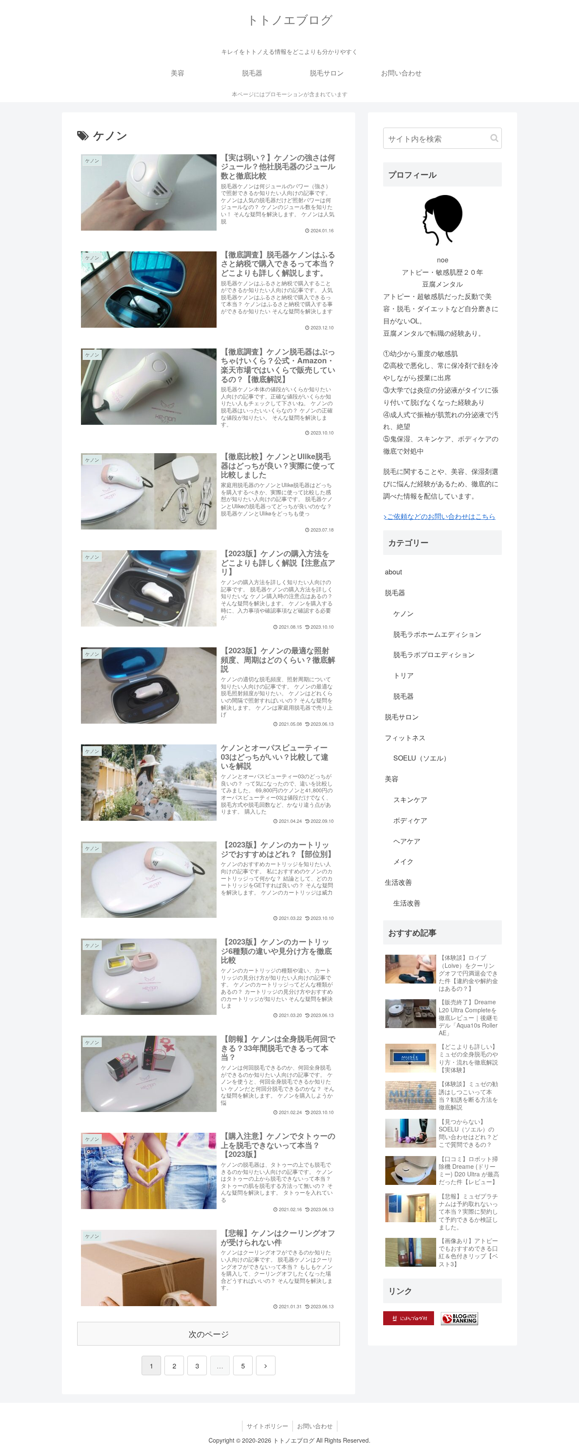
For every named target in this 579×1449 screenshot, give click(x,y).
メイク (403, 861)
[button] (494, 138)
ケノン (403, 613)
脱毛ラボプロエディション (434, 654)
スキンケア (410, 799)
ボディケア (410, 820)
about (393, 572)
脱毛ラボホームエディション (437, 634)
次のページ (209, 1333)
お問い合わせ (315, 1425)
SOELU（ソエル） (421, 758)
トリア (403, 675)
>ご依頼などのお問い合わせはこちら (439, 516)
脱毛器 (395, 592)
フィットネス (405, 737)
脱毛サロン (402, 717)
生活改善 (398, 882)
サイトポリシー (267, 1425)
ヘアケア (406, 841)
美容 (391, 778)
